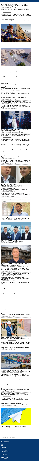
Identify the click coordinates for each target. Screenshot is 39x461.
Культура (13, 132)
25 (8, 437)
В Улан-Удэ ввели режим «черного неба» (8, 188)
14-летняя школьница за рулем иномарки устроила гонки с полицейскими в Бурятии (15, 134)
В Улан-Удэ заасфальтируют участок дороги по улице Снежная (11, 398)
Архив (1, 443)
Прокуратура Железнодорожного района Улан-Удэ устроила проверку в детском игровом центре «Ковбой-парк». (15, 375)
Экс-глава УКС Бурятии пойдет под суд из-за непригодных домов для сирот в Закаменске (14, 87)
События (15, 132)
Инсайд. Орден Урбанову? (5, 217)
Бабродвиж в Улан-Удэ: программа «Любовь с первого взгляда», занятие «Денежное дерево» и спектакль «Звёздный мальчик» (15, 130)
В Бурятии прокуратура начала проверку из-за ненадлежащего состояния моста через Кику (16, 313)
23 (7, 437)
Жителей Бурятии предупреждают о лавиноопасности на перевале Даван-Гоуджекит (15, 342)
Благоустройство (8, 405)
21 (6, 437)
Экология (7, 191)
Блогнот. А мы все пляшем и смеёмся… (7, 43)
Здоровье (7, 108)
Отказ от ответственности (4, 440)
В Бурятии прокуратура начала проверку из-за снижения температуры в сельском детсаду (15, 283)
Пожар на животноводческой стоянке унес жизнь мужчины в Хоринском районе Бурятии (16, 144)
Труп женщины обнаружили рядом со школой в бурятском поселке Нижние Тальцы (15, 378)
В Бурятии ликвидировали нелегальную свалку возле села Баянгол (12, 193)
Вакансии (2, 445)
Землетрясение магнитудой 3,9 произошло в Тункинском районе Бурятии (13, 393)
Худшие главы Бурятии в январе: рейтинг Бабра (9, 240)
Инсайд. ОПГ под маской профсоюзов (7, 19)
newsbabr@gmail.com (3, 447)
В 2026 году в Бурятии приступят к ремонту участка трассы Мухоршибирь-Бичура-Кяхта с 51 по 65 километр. (14, 348)
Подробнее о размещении (4, 454)
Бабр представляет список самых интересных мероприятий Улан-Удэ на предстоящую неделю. (13, 131)
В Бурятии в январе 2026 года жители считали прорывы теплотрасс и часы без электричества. (12, 241)
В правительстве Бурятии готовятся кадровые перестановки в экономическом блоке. (11, 185)
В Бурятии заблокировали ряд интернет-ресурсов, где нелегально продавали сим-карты (16, 139)
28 (10, 437)
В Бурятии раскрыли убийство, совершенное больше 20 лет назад (12, 277)
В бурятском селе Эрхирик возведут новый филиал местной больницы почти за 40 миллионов (15, 155)
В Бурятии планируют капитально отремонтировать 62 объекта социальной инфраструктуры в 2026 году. (14, 404)
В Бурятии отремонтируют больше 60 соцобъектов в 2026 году (11, 403)
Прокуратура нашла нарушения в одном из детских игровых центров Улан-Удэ (14, 374)
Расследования (11, 90)
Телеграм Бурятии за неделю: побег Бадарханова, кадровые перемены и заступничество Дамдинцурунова (13, 427)
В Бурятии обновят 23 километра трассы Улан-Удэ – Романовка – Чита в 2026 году (15, 273)
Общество (7, 95)
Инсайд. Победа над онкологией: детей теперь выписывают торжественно (13, 105)
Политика (12, 186)
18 (4, 437)
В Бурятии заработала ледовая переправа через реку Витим (11, 71)
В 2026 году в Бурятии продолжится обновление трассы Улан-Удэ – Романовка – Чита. (12, 274)
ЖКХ (14, 242)
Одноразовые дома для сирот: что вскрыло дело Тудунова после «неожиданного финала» (15, 264)
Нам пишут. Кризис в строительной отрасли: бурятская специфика (12, 337)
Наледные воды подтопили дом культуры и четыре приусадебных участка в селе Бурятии (15, 10)
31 (12, 437)
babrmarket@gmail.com (4, 453)
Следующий (14, 437)
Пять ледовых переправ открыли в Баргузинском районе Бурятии (12, 293)
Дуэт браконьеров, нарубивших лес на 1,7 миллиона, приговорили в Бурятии (14, 101)
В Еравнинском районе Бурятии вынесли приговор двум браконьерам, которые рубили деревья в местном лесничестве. (16, 102)
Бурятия (10, 7)
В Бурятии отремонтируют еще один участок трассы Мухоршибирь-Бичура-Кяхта (15, 347)
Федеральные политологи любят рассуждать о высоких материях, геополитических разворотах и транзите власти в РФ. (16, 371)
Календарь (2, 444)
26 (9, 437)
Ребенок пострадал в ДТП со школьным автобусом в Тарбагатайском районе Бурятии (15, 160)
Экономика (15, 186)
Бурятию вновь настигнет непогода (7, 92)
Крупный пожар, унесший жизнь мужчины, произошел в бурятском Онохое (13, 4)
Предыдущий (2, 437)
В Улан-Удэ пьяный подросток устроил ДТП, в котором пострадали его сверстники (15, 14)
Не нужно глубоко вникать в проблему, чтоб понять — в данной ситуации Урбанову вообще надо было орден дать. (15, 218)
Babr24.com (4, 7)
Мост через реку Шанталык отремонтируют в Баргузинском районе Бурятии (14, 268)
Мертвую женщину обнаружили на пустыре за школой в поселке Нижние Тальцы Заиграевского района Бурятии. (15, 379)
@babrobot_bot (5, 450)
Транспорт (7, 271)
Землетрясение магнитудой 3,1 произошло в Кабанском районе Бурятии (13, 97)
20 (5, 437)
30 (11, 437)
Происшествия (7, 7)
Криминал (7, 103)
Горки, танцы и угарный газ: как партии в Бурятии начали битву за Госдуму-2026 (14, 370)
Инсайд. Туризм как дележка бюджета (7, 307)
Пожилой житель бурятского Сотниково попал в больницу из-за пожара (13, 382)
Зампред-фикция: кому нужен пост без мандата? (9, 184)
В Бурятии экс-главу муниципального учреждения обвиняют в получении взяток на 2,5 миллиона (15, 388)
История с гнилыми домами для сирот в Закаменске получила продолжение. (10, 265)
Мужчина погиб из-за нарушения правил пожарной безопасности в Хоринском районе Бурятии (15, 81)
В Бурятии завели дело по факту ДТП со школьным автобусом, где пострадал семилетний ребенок (14, 149)
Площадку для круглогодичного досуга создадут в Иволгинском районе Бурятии (14, 76)
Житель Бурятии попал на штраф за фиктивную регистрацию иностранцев (13, 288)
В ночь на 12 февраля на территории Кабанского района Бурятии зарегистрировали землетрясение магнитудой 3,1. (15, 98)
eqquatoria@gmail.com (6, 451)
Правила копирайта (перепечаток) (5, 441)
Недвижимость (7, 90)
